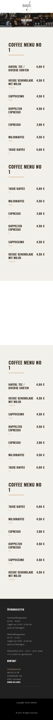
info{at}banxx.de (14, 669)
